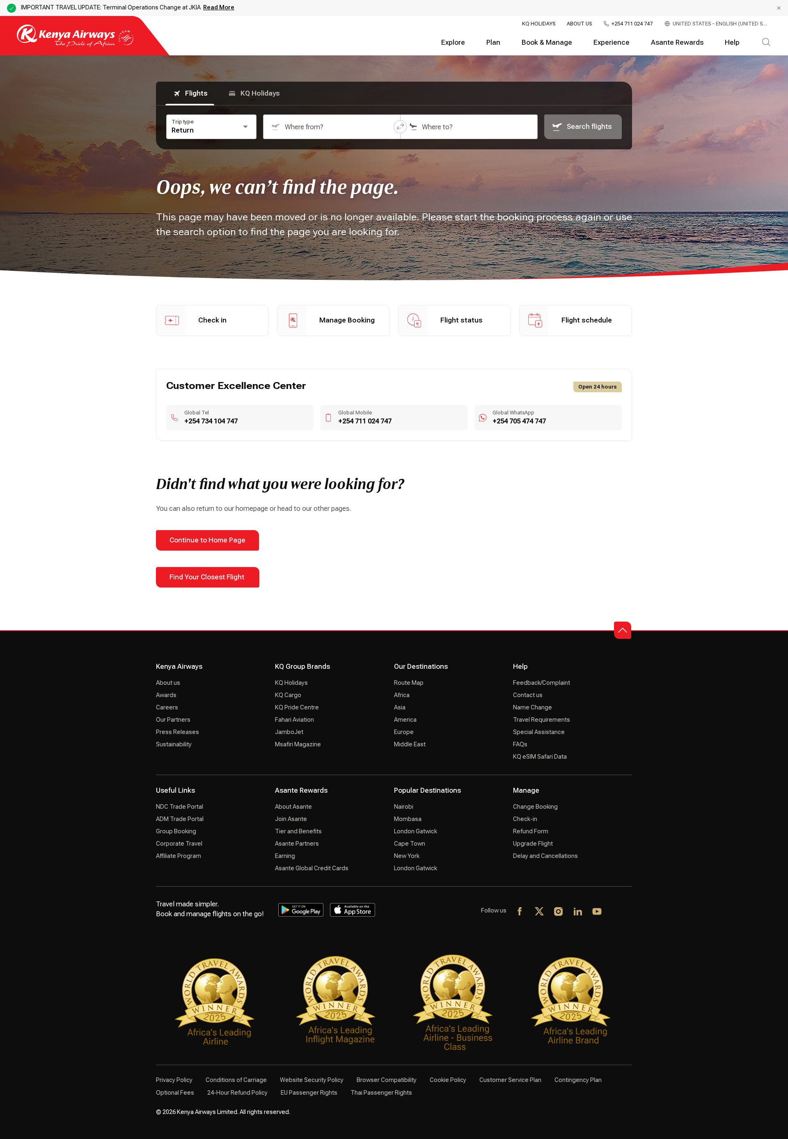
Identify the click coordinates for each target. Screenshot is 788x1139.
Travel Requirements (541, 719)
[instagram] (558, 912)
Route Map (409, 682)
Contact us (528, 695)
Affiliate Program (178, 856)
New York (406, 856)
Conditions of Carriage (236, 1080)
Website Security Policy (312, 1080)
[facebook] (520, 912)
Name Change (532, 707)
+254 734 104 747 (211, 421)
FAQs (520, 744)
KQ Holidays (538, 24)
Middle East (410, 744)
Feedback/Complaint (541, 682)
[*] (616, 912)
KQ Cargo (288, 695)
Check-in (525, 819)
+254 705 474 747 (519, 421)
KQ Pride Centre (297, 707)
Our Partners (173, 719)
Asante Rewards (677, 42)
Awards (166, 695)
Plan (493, 42)
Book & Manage (547, 42)
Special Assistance (539, 732)
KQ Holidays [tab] (260, 93)
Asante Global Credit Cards (311, 868)
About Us (579, 24)
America (405, 719)
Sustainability (174, 744)
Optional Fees (175, 1092)
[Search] (766, 42)
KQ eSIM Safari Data (540, 756)
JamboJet (289, 732)
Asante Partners (297, 843)
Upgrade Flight (533, 843)
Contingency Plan (578, 1080)
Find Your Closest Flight (208, 577)
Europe (404, 732)
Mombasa (407, 819)
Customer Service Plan (510, 1080)
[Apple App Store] (352, 910)
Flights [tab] (196, 93)
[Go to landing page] (75, 45)
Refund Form (530, 831)
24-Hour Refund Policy (237, 1092)
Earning (285, 856)
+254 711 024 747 (632, 24)
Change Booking (535, 806)
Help (732, 42)
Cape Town (409, 843)
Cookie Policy (448, 1080)
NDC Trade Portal (179, 806)
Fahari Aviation (294, 719)
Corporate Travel (179, 843)
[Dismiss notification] (779, 8)
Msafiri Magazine (298, 744)
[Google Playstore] (300, 910)
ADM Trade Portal (180, 819)
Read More (218, 7)
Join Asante (291, 819)
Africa (402, 695)
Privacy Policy (174, 1080)
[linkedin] (578, 912)
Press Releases (177, 732)
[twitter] (539, 912)
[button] (400, 126)
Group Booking (176, 831)
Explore (453, 42)
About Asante (293, 806)
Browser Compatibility (387, 1080)
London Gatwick (415, 831)
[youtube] (597, 912)
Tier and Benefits (298, 831)
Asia (399, 707)
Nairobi (403, 806)
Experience (611, 42)
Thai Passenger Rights (381, 1092)
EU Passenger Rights (309, 1092)
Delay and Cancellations (545, 856)
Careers (167, 707)
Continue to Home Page (207, 540)
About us (168, 682)
